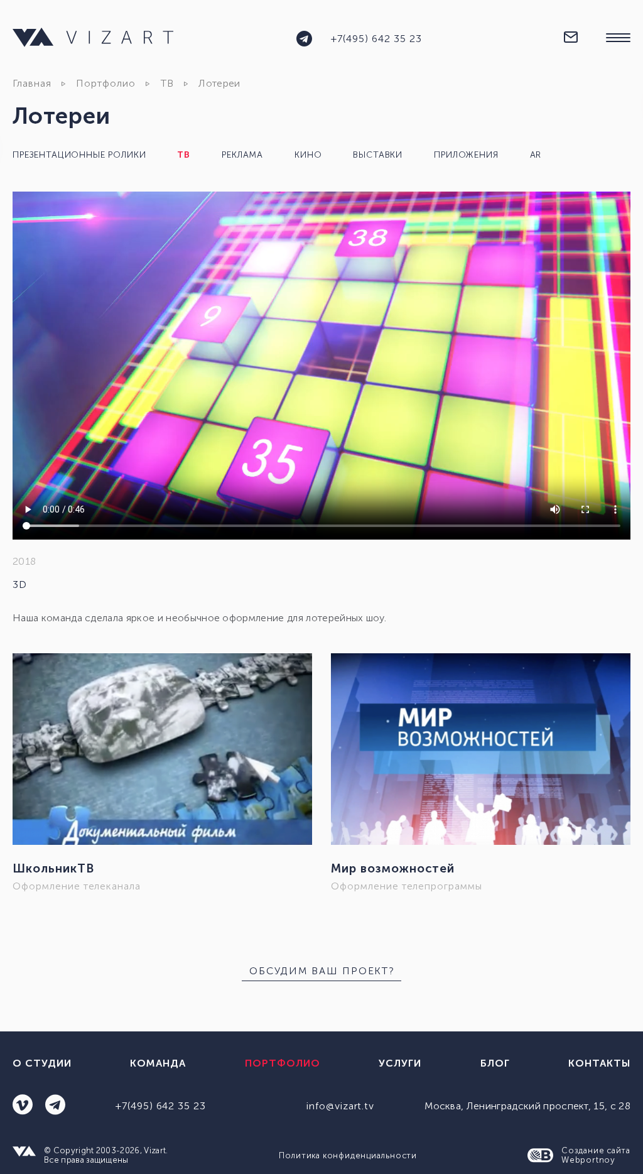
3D (20, 584)
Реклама (242, 154)
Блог (495, 1063)
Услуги (400, 1063)
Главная (32, 83)
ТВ (167, 83)
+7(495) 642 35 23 (376, 39)
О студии (42, 1063)
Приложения (466, 154)
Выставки (378, 154)
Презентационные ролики (79, 154)
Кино (308, 154)
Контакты (599, 1063)
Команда (158, 1063)
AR (536, 154)
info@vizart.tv (340, 1106)
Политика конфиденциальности (348, 1155)
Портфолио (106, 83)
